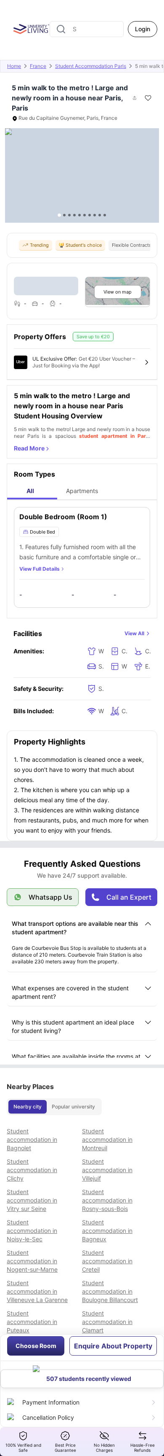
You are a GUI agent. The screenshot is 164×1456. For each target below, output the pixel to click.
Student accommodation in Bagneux (107, 1231)
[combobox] (86, 29)
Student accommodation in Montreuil (107, 1139)
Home (14, 66)
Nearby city (27, 1106)
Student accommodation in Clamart (107, 1322)
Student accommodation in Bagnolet (32, 1139)
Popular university (73, 1106)
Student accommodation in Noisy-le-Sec (32, 1231)
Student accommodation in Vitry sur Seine (32, 1200)
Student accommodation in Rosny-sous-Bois (107, 1200)
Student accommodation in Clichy (32, 1170)
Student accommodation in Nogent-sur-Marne (32, 1261)
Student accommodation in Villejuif (107, 1170)
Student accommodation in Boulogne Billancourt (110, 1291)
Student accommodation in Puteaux (32, 1322)
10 (104, 215)
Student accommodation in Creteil (107, 1261)
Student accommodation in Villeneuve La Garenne (37, 1291)
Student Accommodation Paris (90, 66)
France (38, 66)
